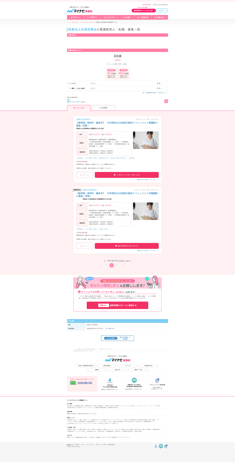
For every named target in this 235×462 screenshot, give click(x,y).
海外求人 (117, 405)
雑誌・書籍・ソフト (154, 419)
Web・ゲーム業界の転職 (79, 429)
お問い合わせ (117, 369)
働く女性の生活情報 (142, 419)
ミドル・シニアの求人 (154, 405)
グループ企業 (102, 444)
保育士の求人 (101, 431)
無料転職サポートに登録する (118, 305)
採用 (97, 444)
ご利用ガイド (94, 17)
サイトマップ (128, 365)
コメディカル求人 (81, 431)
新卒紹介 (99, 429)
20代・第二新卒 (91, 429)
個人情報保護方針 (111, 444)
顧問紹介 (149, 429)
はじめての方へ (110, 17)
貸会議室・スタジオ (101, 437)
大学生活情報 (132, 419)
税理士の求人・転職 (140, 429)
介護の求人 (118, 431)
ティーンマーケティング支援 (119, 419)
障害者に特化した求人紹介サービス (77, 407)
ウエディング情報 (72, 421)
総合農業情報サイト (92, 421)
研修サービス (70, 437)
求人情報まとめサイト (72, 419)
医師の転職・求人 (91, 431)
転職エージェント (108, 429)
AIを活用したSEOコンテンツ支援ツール (108, 423)
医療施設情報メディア (149, 421)
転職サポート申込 (138, 369)
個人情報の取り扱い (148, 365)
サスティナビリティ (90, 444)
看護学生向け (88, 405)
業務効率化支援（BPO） (82, 437)
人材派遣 (69, 429)
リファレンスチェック (124, 437)
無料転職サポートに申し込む (143, 10)
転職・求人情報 (109, 405)
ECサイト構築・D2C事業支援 (116, 421)
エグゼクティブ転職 (119, 429)
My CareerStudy (130, 421)
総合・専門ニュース (85, 419)
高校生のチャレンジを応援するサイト (101, 419)
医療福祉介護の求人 (113, 407)
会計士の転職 (129, 429)
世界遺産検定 (82, 421)
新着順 (104, 108)
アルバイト (139, 405)
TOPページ (76, 17)
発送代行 (92, 437)
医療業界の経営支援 (127, 431)
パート (145, 405)
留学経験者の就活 (78, 405)
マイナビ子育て (103, 421)
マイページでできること (161, 4)
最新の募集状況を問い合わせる (128, 246)
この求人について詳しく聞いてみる (128, 175)
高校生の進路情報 (71, 413)
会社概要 (77, 444)
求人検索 (127, 17)
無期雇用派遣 (110, 431)
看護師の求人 (71, 431)
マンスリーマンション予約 (89, 423)
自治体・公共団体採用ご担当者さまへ (86, 365)
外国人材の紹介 (138, 431)
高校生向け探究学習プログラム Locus (87, 413)
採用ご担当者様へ (147, 4)
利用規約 (97, 369)
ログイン (162, 10)
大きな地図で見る (109, 328)
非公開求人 (77, 102)
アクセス (82, 444)
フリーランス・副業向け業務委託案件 (97, 407)
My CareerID (139, 421)
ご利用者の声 (144, 17)
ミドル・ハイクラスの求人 (128, 405)
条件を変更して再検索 (119, 338)
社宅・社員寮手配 (112, 437)
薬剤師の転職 (156, 429)
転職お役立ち (161, 17)
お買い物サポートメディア (74, 423)
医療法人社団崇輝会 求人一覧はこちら (149, 179)
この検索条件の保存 (150, 92)
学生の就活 (70, 405)
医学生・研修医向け (99, 405)
